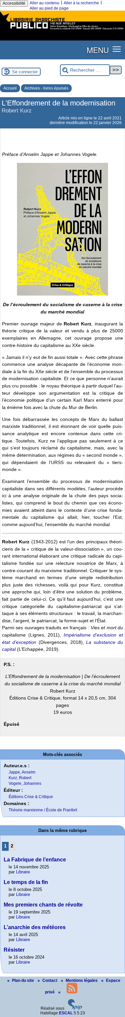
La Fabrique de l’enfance (35, 859)
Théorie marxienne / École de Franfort (43, 810)
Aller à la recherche (81, 3)
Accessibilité (14, 3)
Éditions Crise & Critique (31, 796)
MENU (98, 49)
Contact (50, 980)
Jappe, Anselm (22, 772)
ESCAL (66, 1013)
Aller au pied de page (49, 8)
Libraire (23, 871)
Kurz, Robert (20, 778)
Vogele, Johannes (25, 783)
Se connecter (25, 71)
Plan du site (23, 980)
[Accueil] (62, 30)
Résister (14, 950)
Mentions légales (82, 980)
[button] (117, 48)
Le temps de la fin (26, 882)
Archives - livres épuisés (46, 88)
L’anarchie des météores (35, 927)
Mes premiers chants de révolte (43, 905)
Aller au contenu (44, 3)
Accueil (10, 88)
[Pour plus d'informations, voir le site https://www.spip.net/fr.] (75, 1008)
